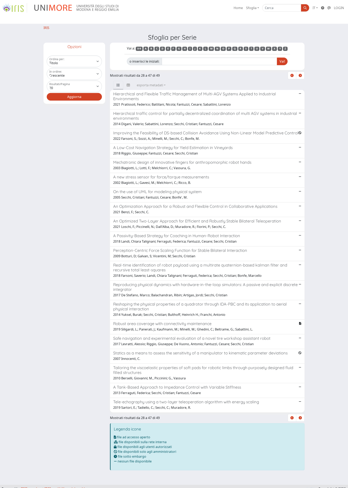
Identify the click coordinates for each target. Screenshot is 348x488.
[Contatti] (329, 8)
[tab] (118, 85)
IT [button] (314, 8)
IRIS (46, 28)
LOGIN (339, 8)
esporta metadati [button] (150, 85)
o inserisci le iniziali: (144, 61)
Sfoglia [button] (251, 8)
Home (238, 8)
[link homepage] (14, 8)
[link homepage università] (76, 8)
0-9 (139, 48)
